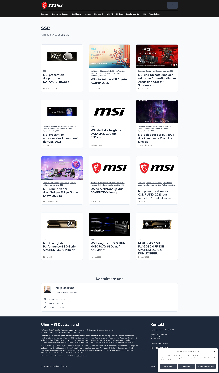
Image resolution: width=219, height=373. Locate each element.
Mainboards (98, 14)
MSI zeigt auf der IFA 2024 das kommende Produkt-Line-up (156, 138)
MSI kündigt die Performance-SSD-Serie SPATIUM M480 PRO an (59, 246)
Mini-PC (110, 14)
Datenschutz (55, 366)
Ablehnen (186, 366)
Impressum (45, 366)
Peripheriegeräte (132, 14)
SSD (144, 14)
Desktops (44, 14)
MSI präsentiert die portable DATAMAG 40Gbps (56, 78)
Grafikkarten (76, 14)
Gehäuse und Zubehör (60, 14)
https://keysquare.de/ (56, 307)
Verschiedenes (154, 14)
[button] (214, 351)
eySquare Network (66, 332)
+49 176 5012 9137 (56, 303)
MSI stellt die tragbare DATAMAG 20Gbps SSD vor (106, 133)
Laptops (88, 14)
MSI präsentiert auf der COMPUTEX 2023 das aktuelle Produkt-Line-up (155, 194)
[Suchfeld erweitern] (172, 5)
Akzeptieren (168, 366)
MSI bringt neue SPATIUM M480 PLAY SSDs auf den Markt (108, 246)
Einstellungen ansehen (206, 366)
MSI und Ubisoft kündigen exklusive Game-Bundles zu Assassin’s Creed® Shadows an (157, 80)
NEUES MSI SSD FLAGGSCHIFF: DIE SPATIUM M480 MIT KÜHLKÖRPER (151, 248)
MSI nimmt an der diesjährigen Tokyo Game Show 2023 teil (60, 192)
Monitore (119, 14)
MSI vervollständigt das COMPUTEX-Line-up (107, 190)
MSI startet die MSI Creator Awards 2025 (109, 81)
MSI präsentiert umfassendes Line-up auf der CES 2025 (60, 138)
